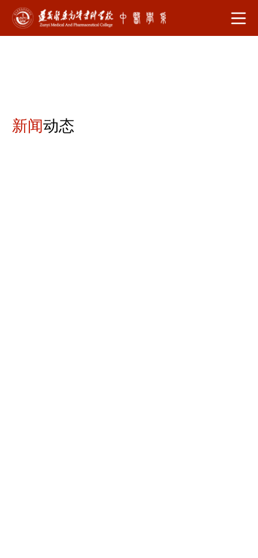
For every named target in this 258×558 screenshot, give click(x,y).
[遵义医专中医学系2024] (90, 18)
